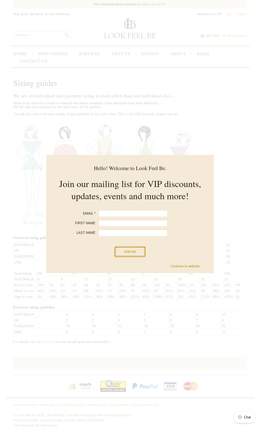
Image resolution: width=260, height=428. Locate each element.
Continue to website (185, 266)
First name (85, 223)
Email (89, 213)
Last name (85, 233)
